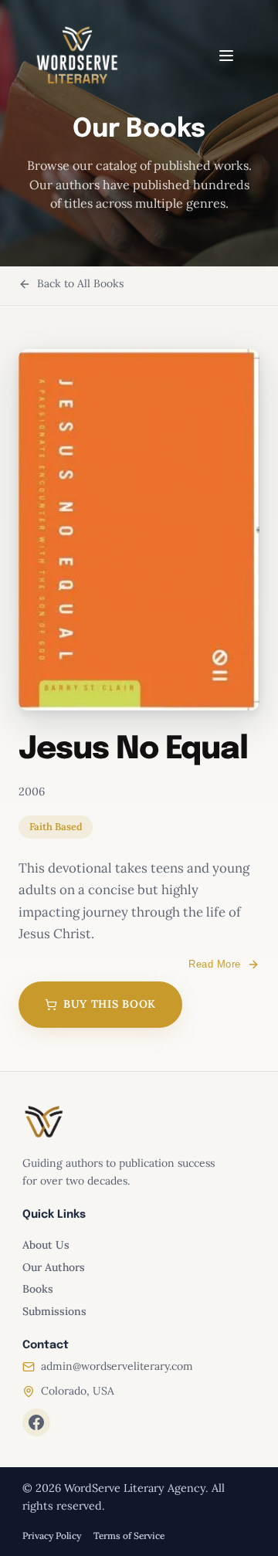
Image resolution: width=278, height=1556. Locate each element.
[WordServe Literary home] (77, 55)
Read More (214, 964)
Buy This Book (109, 1004)
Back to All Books (80, 283)
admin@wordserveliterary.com (117, 1366)
